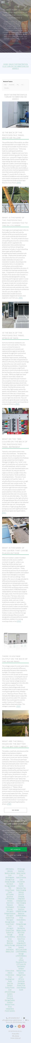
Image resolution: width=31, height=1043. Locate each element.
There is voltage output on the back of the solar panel (15, 659)
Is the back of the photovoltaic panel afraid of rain (13, 335)
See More (15, 810)
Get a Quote (15, 849)
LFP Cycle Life (21, 964)
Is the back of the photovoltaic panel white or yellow (13, 135)
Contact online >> (15, 43)
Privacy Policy (15, 1033)
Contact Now (15, 855)
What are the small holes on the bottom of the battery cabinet (15, 744)
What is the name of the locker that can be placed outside (15, 550)
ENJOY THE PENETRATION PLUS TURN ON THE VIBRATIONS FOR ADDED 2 (15, 66)
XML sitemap (15, 1035)
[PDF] (19, 183)
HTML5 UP (18, 1038)
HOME (5, 64)
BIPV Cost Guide (21, 949)
